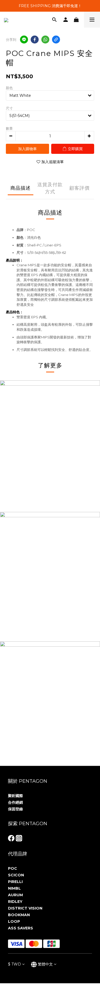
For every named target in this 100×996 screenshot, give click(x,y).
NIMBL (14, 888)
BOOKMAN (19, 914)
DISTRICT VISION (25, 908)
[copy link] (56, 40)
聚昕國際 (15, 795)
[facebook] (35, 40)
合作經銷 (15, 802)
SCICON (16, 875)
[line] (24, 40)
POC (12, 868)
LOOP (14, 921)
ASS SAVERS (20, 928)
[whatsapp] (45, 40)
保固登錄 (15, 809)
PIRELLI (15, 881)
